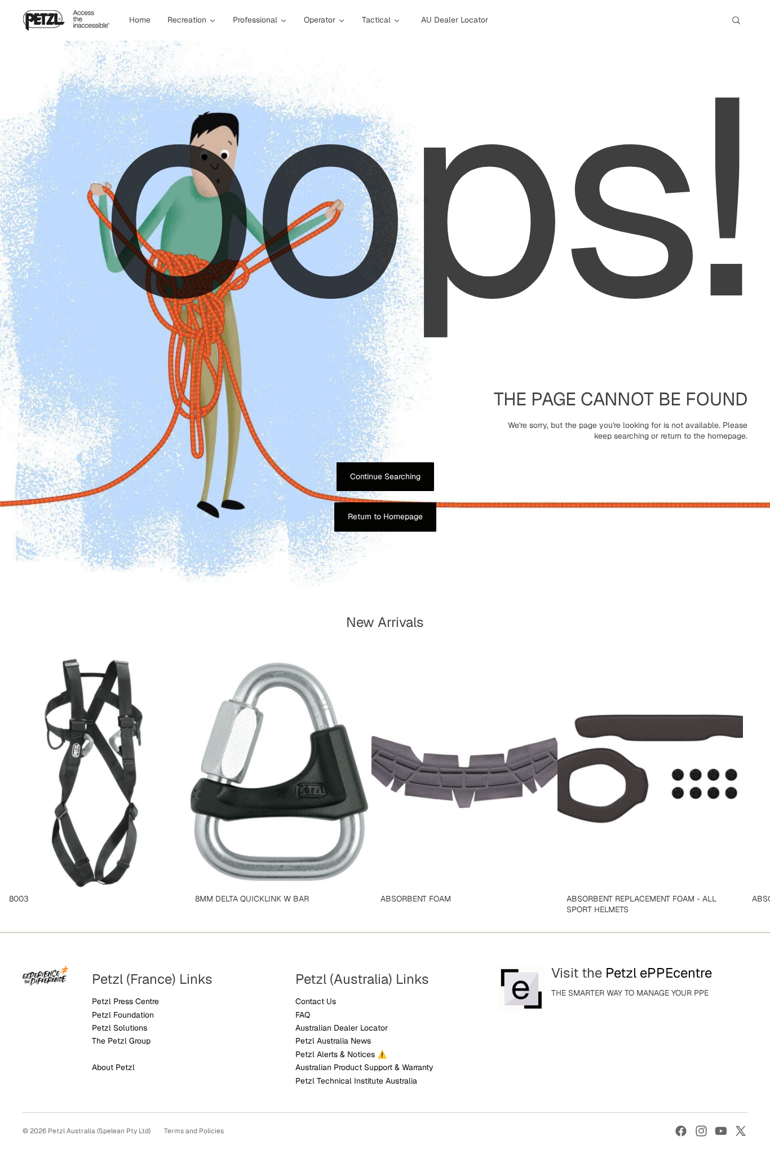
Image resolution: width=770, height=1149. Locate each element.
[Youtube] (721, 1131)
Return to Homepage (385, 516)
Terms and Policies (194, 1130)
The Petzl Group (121, 1041)
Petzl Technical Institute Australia (356, 1081)
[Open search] (736, 20)
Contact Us (315, 1001)
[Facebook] (681, 1131)
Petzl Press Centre (125, 1001)
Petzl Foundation (123, 1015)
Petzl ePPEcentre (658, 973)
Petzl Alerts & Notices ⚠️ (341, 1054)
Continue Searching (385, 476)
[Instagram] (701, 1131)
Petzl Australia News (333, 1041)
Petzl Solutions (119, 1028)
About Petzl (113, 1067)
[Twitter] (740, 1131)
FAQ (302, 1015)
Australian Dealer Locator (341, 1028)
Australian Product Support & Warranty (364, 1067)
